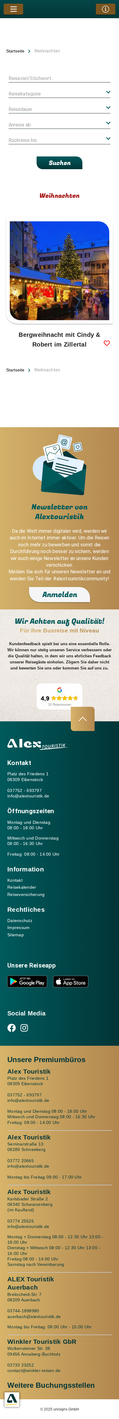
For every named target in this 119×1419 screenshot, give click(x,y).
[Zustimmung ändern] (12, 1399)
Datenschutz (19, 920)
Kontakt (15, 880)
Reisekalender (21, 887)
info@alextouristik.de (28, 795)
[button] (59, 94)
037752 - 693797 (24, 790)
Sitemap (15, 934)
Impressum (18, 927)
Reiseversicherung (26, 894)
